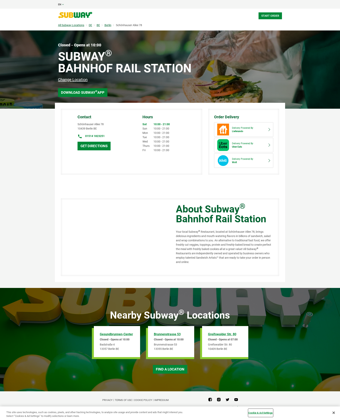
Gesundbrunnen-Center (116, 334)
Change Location (73, 79)
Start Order (270, 15)
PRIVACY (107, 400)
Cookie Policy (143, 400)
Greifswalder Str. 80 (222, 334)
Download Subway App (82, 92)
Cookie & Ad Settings (260, 412)
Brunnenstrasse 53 (167, 334)
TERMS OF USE (123, 400)
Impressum (161, 400)
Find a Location (170, 369)
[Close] (333, 412)
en (59, 4)
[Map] (114, 237)
